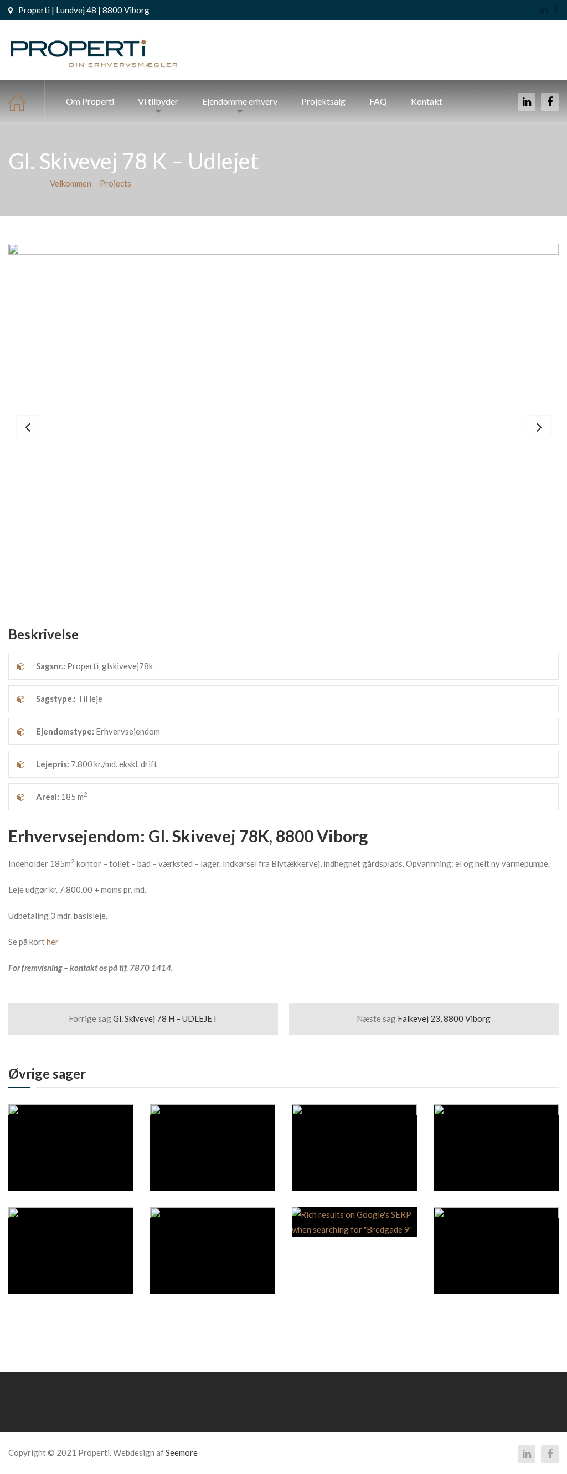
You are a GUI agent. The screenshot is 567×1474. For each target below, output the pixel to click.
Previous (28, 427)
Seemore (182, 1452)
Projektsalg (323, 101)
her (53, 942)
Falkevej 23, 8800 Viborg (424, 1018)
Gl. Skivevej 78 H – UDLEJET (143, 1018)
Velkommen (26, 101)
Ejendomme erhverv (239, 101)
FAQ (378, 101)
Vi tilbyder (158, 101)
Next (539, 427)
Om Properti (90, 101)
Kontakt (426, 101)
